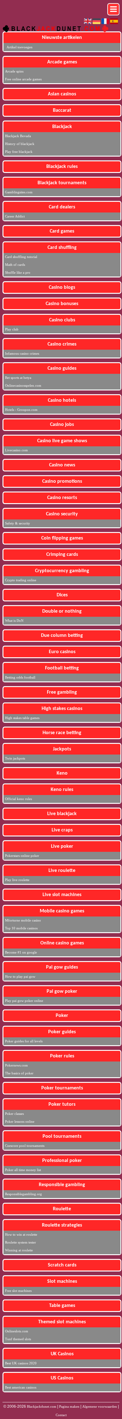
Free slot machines (18, 1291)
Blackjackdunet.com (41, 1406)
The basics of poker (19, 1073)
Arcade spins (14, 71)
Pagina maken (69, 1406)
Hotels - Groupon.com (21, 409)
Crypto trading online (20, 580)
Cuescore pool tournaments (24, 1146)
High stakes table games (22, 718)
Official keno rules (18, 799)
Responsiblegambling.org (23, 1194)
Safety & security (17, 523)
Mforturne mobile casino (23, 920)
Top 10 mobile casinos (21, 928)
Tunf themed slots (18, 1339)
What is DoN (14, 620)
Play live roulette (17, 880)
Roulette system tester (20, 1242)
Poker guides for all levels (24, 1041)
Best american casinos (20, 1387)
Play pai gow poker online (24, 1000)
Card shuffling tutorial (21, 257)
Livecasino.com (16, 450)
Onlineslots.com (16, 1331)
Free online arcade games (23, 79)
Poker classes (14, 1113)
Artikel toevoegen (20, 47)
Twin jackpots (15, 758)
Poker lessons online (19, 1121)
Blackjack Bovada (18, 136)
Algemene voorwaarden (99, 1406)
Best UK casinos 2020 (21, 1363)
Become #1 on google (21, 952)
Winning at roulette (19, 1250)
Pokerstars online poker (22, 855)
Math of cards (15, 264)
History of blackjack (19, 144)
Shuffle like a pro (17, 272)
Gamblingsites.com (19, 192)
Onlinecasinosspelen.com (23, 385)
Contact (61, 1415)
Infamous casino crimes (22, 353)
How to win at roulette (21, 1234)
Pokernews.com (16, 1065)
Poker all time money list (23, 1170)
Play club (11, 329)
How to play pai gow (20, 976)
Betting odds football (20, 677)
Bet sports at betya (18, 377)
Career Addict (15, 216)
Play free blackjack (19, 151)
